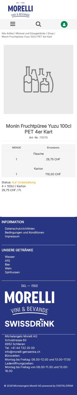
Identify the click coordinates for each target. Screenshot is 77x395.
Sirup (51, 33)
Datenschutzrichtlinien (20, 228)
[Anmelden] (64, 24)
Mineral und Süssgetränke (31, 33)
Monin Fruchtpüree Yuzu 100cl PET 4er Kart (27, 36)
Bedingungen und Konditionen (24, 232)
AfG (7, 260)
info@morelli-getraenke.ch (22, 351)
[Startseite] (25, 9)
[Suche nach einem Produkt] (38, 24)
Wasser (10, 256)
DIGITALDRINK (64, 385)
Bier (7, 264)
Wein (8, 268)
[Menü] (13, 24)
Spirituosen (12, 272)
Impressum (12, 236)
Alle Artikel (8, 33)
